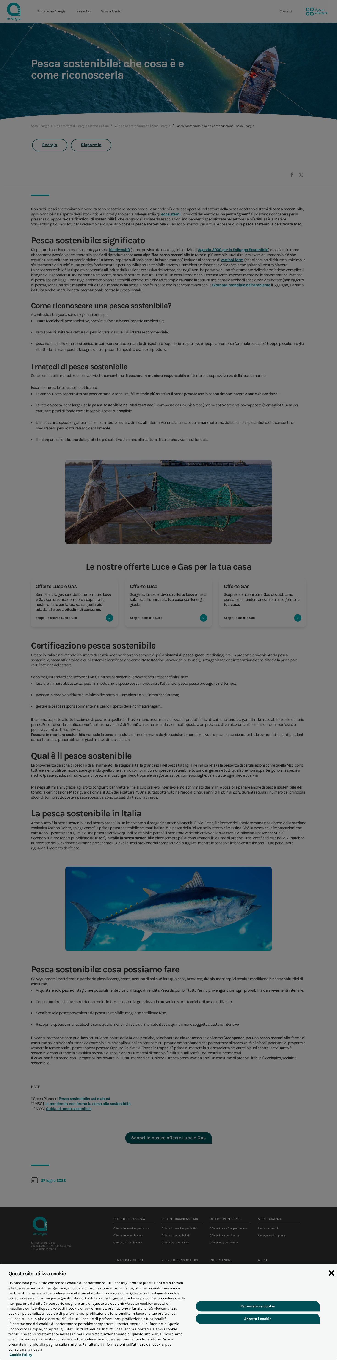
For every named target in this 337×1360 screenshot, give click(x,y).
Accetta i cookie (257, 1319)
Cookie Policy (21, 1354)
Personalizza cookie (257, 1306)
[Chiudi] (331, 1273)
